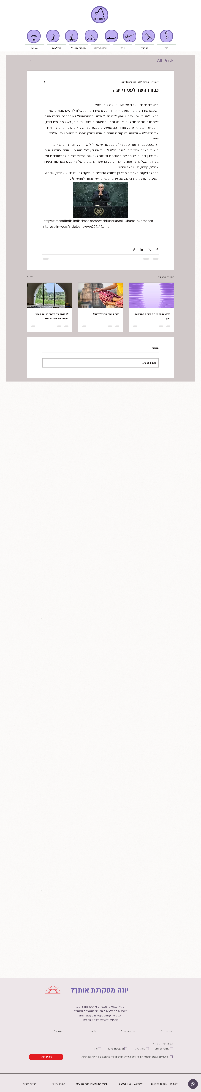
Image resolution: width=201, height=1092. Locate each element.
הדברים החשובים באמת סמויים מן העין (152, 316)
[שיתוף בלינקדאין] (141, 249)
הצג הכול (30, 276)
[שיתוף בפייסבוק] (157, 249)
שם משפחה (129, 1031)
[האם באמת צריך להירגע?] (100, 295)
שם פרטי (167, 1031)
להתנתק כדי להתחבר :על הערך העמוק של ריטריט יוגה (51, 316)
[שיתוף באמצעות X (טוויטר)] (149, 249)
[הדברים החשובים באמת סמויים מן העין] (151, 295)
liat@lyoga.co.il (159, 1083)
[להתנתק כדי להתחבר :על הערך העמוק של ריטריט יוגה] (49, 295)
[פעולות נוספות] (44, 82)
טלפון (94, 1031)
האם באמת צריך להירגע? (106, 314)
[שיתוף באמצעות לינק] (134, 249)
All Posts (165, 61)
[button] (144, 47)
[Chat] (193, 1084)
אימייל (59, 1031)
